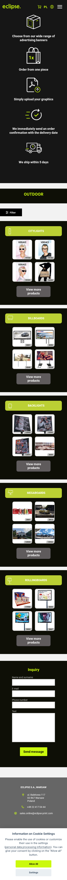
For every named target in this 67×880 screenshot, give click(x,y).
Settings (33, 872)
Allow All (33, 864)
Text (14, 711)
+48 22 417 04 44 (36, 807)
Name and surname (22, 677)
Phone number (20, 700)
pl (46, 7)
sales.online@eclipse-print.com (36, 813)
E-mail (15, 688)
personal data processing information (28, 847)
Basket (39, 7)
